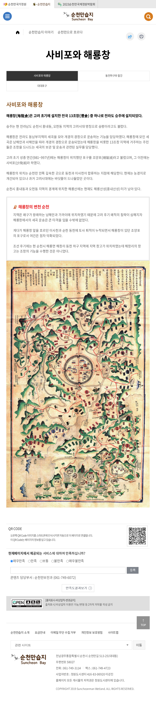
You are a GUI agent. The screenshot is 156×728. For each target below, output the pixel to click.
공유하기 (130, 36)
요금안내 (40, 632)
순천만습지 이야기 (41, 32)
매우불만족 (76, 560)
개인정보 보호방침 (92, 632)
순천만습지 (43, 4)
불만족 (58, 560)
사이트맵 (113, 632)
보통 (45, 560)
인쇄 (141, 36)
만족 (34, 560)
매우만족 (19, 560)
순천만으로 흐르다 (70, 32)
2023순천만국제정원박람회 (79, 4)
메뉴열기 (7, 16)
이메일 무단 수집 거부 (63, 632)
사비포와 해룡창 (42, 75)
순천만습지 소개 (20, 632)
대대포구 (42, 86)
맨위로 (143, 622)
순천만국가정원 (17, 4)
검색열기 (148, 16)
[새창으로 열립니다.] (78, 587)
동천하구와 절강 (113, 75)
